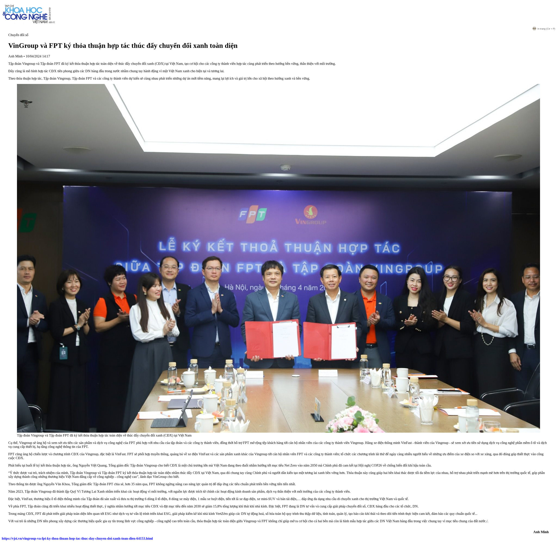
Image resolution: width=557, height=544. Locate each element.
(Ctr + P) (546, 28)
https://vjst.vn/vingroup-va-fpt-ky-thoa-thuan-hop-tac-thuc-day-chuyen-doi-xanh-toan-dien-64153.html (77, 538)
